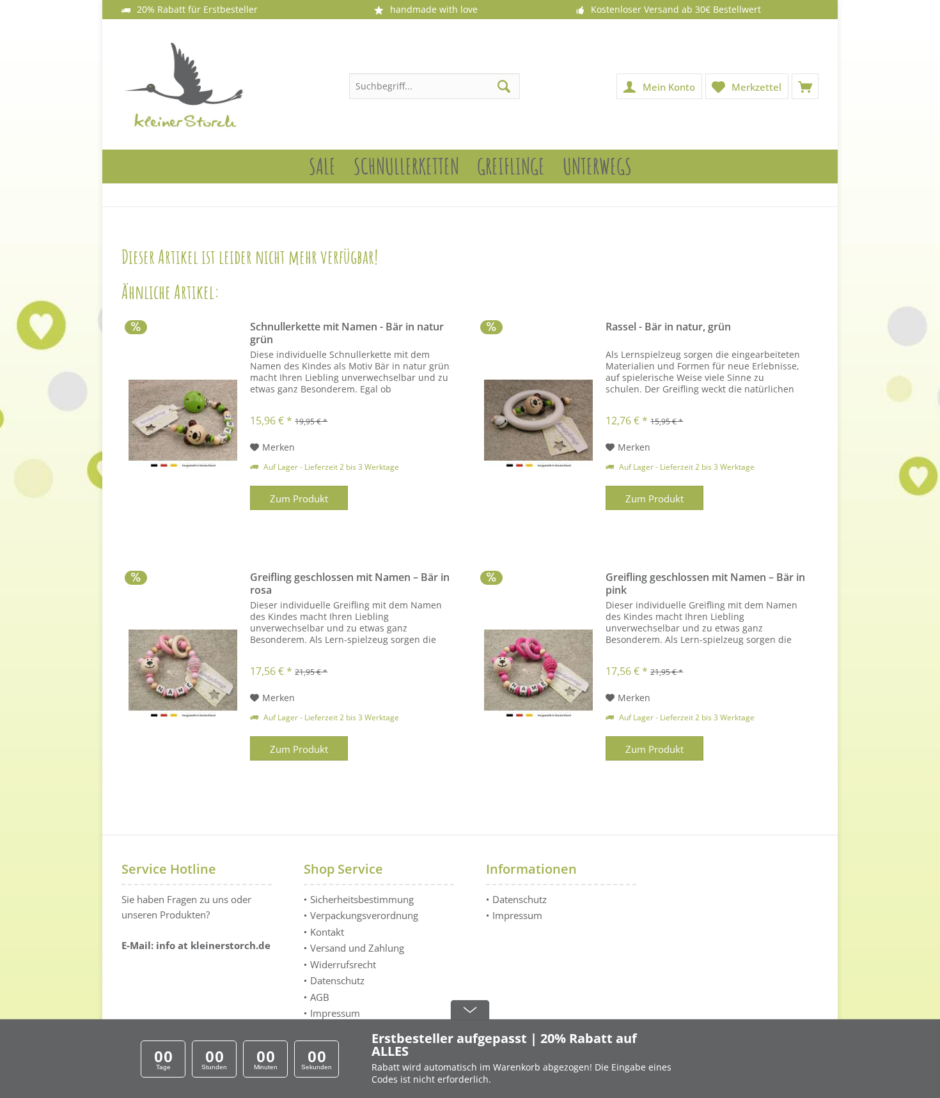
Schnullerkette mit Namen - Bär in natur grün (347, 333)
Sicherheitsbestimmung (362, 899)
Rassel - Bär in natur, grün (668, 327)
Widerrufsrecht (343, 964)
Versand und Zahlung (357, 947)
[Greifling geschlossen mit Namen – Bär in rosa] (183, 675)
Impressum (335, 1013)
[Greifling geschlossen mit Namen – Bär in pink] (538, 675)
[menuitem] (805, 86)
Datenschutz (337, 980)
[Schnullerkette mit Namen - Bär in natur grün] (183, 424)
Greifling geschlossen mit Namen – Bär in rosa (350, 583)
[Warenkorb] (805, 86)
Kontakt (327, 931)
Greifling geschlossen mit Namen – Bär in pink (705, 583)
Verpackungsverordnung (364, 915)
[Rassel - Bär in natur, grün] (538, 424)
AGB (319, 997)
